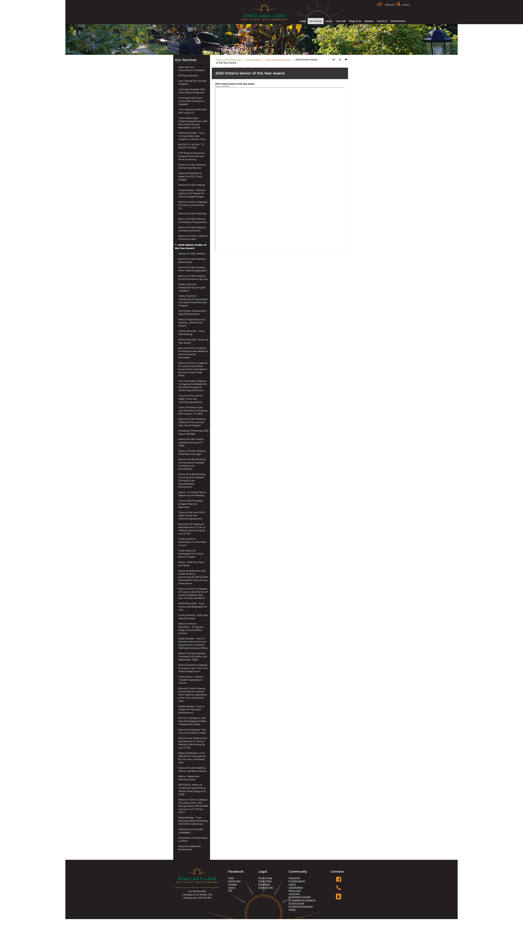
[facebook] (338, 880)
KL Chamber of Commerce (302, 900)
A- (340, 59)
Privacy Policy (265, 881)
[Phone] (338, 889)
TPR (230, 890)
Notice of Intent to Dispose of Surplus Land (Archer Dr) (192, 205)
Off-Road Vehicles (188, 75)
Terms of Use (265, 877)
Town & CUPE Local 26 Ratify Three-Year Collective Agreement (190, 398)
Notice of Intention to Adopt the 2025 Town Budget (190, 176)
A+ (333, 59)
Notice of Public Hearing (191, 185)
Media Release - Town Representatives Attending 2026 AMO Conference (193, 820)
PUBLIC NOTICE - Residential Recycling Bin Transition (192, 287)
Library (231, 887)
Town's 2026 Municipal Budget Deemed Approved (190, 503)
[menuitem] (303, 21)
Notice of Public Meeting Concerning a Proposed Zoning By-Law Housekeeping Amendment (191, 480)
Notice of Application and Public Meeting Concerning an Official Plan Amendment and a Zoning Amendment (193, 577)
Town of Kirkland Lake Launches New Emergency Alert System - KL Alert (193, 410)
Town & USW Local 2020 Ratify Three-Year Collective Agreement (191, 515)
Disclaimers (264, 884)
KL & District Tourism (299, 896)
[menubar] (351, 21)
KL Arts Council (296, 903)
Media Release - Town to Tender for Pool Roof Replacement (191, 709)
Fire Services (234, 881)
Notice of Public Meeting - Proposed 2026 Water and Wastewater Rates (192, 656)
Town (231, 877)
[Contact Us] (338, 898)
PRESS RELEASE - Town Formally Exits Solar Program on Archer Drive (192, 136)
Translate (389, 4)
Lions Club (294, 893)
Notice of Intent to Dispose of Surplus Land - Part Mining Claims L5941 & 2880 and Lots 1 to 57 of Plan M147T (193, 806)
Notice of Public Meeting (191, 253)
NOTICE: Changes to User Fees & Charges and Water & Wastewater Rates (192, 721)
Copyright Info (265, 887)
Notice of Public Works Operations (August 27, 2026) (190, 442)
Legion (292, 884)
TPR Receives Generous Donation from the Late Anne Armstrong (191, 156)
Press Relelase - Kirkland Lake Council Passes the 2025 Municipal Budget (191, 193)
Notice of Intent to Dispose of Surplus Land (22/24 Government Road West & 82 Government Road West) (192, 369)
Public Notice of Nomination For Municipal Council (192, 542)
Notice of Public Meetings (192, 213)
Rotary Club (295, 890)
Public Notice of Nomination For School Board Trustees (190, 553)
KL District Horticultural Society (301, 908)
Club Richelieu (296, 887)
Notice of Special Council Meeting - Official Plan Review (191, 322)
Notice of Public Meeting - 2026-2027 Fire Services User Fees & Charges (192, 422)
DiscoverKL (294, 877)
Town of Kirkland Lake (228, 59)
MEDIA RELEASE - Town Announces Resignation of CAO (192, 606)
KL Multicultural (297, 881)
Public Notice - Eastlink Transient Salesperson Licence (190, 679)
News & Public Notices (277, 59)
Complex (232, 884)
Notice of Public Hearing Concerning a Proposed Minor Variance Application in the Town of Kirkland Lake (192, 694)
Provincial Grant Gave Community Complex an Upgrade (191, 101)
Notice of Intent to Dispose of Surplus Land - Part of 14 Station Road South (193, 668)
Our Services (186, 60)
